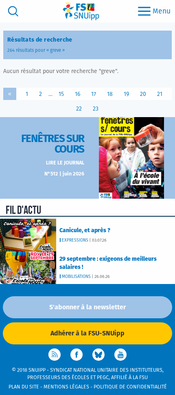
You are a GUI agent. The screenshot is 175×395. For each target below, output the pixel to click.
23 (95, 109)
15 (61, 94)
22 (79, 109)
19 (126, 94)
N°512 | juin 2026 (64, 174)
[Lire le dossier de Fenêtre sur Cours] (131, 158)
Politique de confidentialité (130, 387)
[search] (13, 11)
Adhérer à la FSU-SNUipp (87, 333)
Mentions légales (66, 387)
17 (93, 94)
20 (143, 94)
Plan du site (24, 387)
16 (77, 94)
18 (110, 94)
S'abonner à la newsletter (87, 307)
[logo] (81, 11)
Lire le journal (65, 163)
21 (159, 94)
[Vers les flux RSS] (54, 354)
